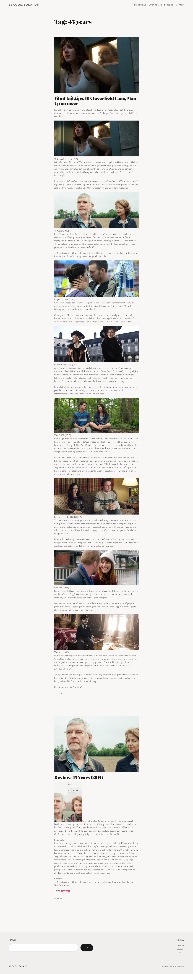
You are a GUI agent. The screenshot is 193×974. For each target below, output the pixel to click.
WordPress (180, 966)
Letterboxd (180, 952)
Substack (180, 948)
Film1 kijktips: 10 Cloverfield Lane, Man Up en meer (95, 101)
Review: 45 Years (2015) (78, 777)
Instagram (180, 945)
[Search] (86, 947)
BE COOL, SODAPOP (24, 4)
